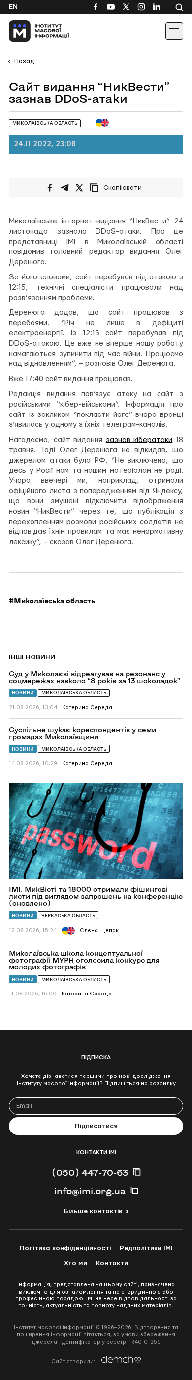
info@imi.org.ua (90, 1191)
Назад (24, 61)
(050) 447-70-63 (90, 1172)
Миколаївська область (73, 692)
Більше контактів (93, 1211)
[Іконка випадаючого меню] (174, 31)
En (13, 6)
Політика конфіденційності (65, 1248)
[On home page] (30, 31)
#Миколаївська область (52, 600)
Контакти (112, 1263)
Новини (23, 692)
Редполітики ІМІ (146, 1248)
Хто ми (75, 1263)
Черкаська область (68, 915)
